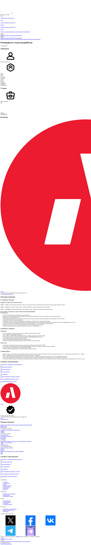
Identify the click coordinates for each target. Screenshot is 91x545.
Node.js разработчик (5, 371)
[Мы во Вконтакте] (50, 525)
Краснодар (9, 436)
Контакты (5, 489)
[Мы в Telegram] (11, 535)
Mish (2, 452)
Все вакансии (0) (9, 294)
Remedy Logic (4, 426)
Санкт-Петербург (8, 442)
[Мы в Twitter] (11, 525)
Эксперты (22, 39)
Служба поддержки (7, 504)
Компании (26, 39)
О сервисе (5, 482)
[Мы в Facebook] (31, 525)
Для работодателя (7, 502)
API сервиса (6, 503)
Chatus (2, 442)
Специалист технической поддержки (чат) (10, 430)
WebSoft (2, 431)
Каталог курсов (6, 486)
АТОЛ (2, 291)
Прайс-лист (5, 511)
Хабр (2, 543)
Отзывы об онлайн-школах (9, 493)
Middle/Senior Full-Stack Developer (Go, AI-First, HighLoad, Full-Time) (16, 441)
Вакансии (3, 39)
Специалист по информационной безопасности (11, 364)
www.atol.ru (3, 294)
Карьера (7, 543)
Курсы (10, 543)
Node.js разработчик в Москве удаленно (10, 379)
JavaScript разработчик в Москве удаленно (10, 376)
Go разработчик (4, 374)
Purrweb (2, 448)
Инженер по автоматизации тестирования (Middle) (12, 451)
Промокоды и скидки (8, 496)
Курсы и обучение (15, 39)
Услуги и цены (6, 483)
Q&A (4, 543)
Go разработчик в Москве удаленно (9, 381)
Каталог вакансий (7, 485)
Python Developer (4, 435)
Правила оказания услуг (8, 510)
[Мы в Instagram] (70, 525)
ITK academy (3, 436)
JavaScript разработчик (6, 369)
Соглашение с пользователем (9, 509)
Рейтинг (31, 39)
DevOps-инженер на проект (7, 447)
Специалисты (8, 39)
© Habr (2, 537)
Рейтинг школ (6, 495)
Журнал (38, 39)
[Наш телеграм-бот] (31, 535)
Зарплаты (35, 39)
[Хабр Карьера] (6, 13)
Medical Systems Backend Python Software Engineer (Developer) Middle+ (16, 425)
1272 (9, 536)
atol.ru (2, 418)
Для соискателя (6, 500)
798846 (17, 536)
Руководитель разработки (6, 367)
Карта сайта (6, 488)
